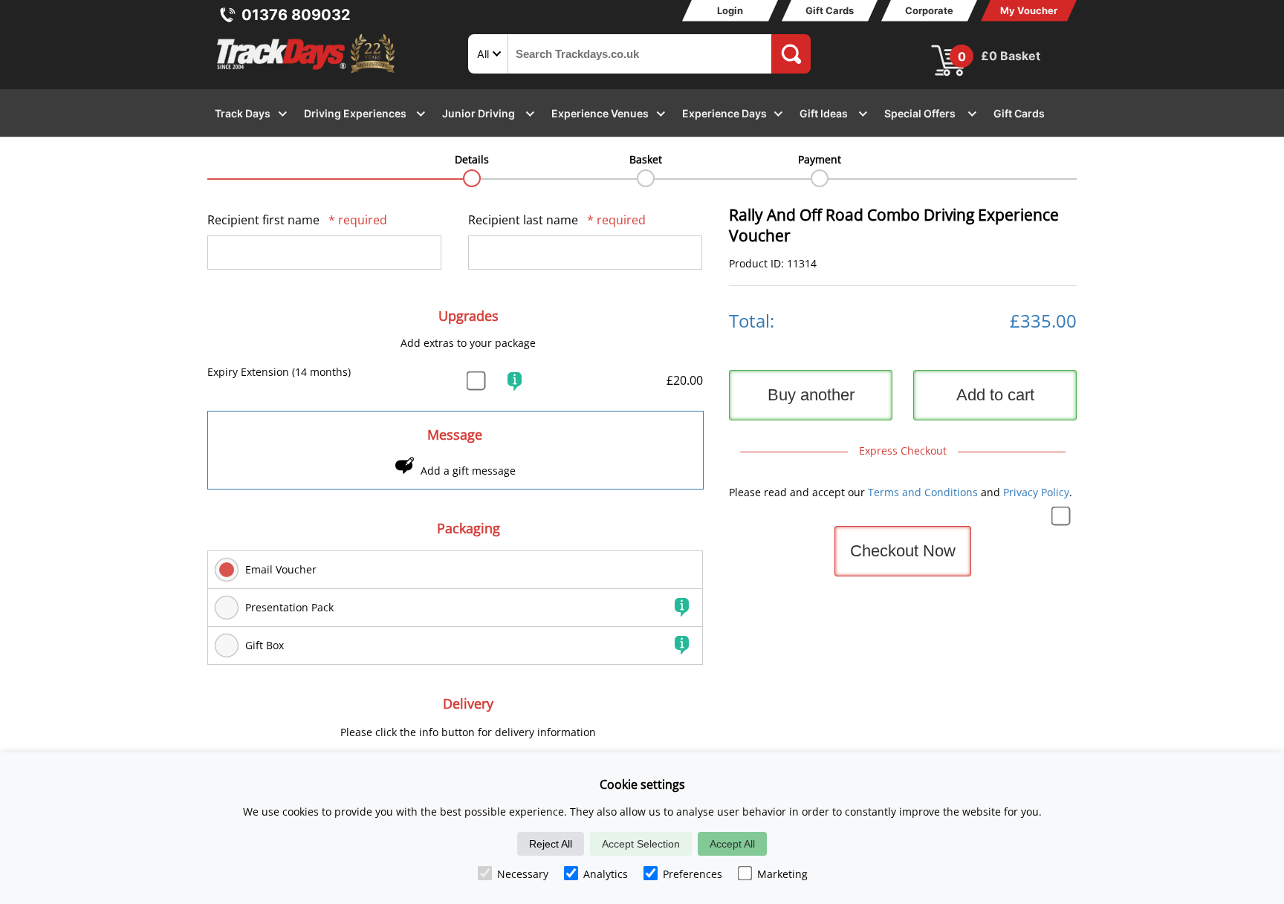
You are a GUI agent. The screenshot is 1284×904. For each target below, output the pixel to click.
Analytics (605, 874)
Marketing (782, 874)
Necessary (522, 874)
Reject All (550, 844)
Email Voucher (281, 569)
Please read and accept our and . (900, 492)
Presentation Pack (289, 607)
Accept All (732, 844)
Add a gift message (468, 471)
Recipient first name (297, 220)
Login (730, 10)
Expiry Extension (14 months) (279, 372)
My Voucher (1028, 10)
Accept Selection (641, 844)
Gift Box (264, 645)
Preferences (692, 874)
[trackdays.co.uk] (307, 73)
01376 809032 (296, 15)
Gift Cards (829, 10)
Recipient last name (557, 220)
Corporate (929, 10)
